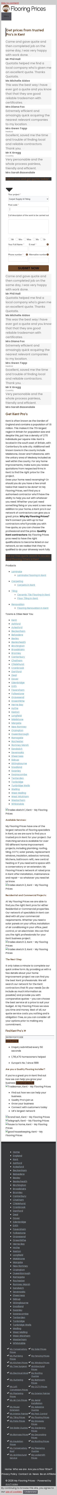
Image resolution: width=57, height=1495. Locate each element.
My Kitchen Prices (19, 1362)
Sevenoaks (17, 752)
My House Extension (15, 1408)
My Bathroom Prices (38, 1381)
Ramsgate (17, 737)
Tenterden (17, 778)
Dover (14, 679)
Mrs (20, 239)
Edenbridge (18, 682)
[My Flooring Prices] (24, 11)
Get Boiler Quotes (19, 1427)
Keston (15, 712)
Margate (16, 723)
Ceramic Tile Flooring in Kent (33, 594)
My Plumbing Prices (16, 1357)
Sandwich (16, 748)
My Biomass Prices (19, 1434)
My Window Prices (40, 1362)
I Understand (30, 1491)
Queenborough (20, 734)
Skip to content (10, 3)
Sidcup (15, 759)
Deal (14, 675)
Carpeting (17, 581)
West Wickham (20, 796)
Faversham (17, 690)
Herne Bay (17, 704)
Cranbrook (17, 668)
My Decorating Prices (38, 1436)
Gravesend (17, 697)
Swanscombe (19, 774)
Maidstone (17, 719)
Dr (44, 239)
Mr (12, 239)
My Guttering (16, 1379)
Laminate (16, 571)
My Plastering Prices (16, 1395)
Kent (14, 620)
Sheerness (17, 756)
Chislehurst (17, 664)
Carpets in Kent (26, 585)
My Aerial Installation (36, 1402)
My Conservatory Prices (18, 1351)
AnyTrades (12, 1484)
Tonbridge (17, 782)
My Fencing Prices (40, 1355)
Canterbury (18, 657)
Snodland (16, 767)
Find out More (24, 1083)
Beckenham (18, 631)
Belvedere (17, 634)
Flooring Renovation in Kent (33, 608)
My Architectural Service (18, 1456)
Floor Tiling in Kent (27, 598)
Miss (28, 239)
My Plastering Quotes (38, 1450)
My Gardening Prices (38, 1429)
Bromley (16, 653)
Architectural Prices (38, 1368)
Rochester (17, 741)
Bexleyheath (18, 642)
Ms (37, 239)
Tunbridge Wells (20, 785)
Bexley (15, 638)
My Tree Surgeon (18, 1366)
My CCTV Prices (39, 1386)
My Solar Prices (38, 1349)
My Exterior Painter (40, 1393)
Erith (14, 686)
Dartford (16, 671)
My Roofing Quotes (37, 1375)
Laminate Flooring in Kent (31, 575)
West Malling (18, 793)
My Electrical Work (19, 1373)
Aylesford (16, 627)
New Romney (18, 726)
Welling (15, 789)
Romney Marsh (20, 745)
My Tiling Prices (17, 1417)
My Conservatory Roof (18, 1450)
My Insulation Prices (16, 1443)
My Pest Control (39, 1413)
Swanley (16, 770)
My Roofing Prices (40, 1441)
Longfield (16, 715)
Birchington (18, 646)
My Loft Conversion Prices (19, 1388)
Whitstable (17, 804)
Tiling (14, 591)
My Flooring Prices (40, 1417)
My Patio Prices (17, 1421)
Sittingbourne (19, 763)
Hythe (14, 708)
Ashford (15, 623)
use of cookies (14, 1491)
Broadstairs (18, 649)
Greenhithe (18, 701)
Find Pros (11, 1041)
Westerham (18, 800)
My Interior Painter (19, 1413)
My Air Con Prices (18, 1400)
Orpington (17, 730)
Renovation (17, 604)
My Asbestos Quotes (37, 1408)
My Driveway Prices (37, 1423)
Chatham (16, 660)
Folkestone (17, 693)
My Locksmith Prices (38, 1456)
